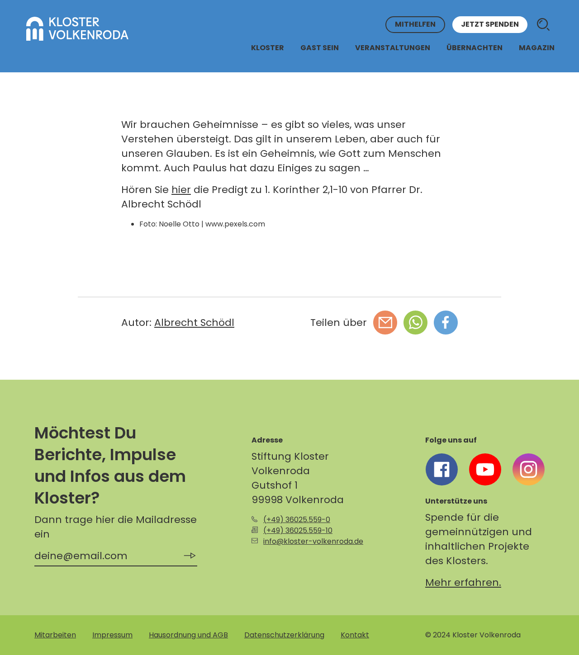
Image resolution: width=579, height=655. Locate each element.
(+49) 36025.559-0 (296, 519)
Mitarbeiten (55, 635)
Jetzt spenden (490, 24)
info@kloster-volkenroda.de (313, 541)
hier (181, 190)
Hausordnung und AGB (188, 635)
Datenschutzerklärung (284, 635)
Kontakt (355, 635)
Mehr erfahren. (463, 582)
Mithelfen (415, 24)
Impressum (112, 635)
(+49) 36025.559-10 (297, 530)
